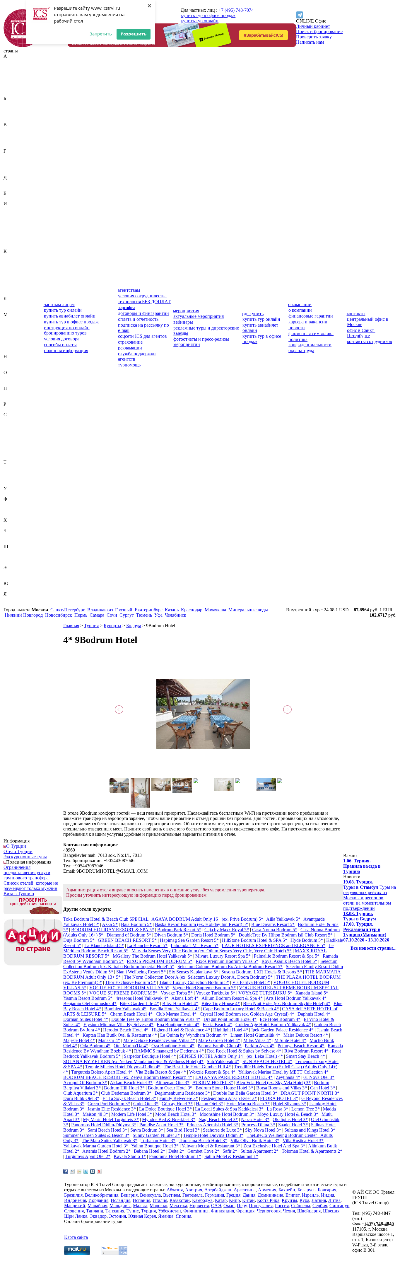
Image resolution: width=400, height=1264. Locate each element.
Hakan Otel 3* (209, 1103)
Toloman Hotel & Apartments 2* (312, 1151)
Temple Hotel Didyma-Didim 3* (213, 1135)
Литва (10, 309)
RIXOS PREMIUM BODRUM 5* (159, 961)
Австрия (12, 66)
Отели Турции (18, 851)
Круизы (289, 1200)
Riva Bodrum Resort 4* (306, 1050)
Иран (9, 230)
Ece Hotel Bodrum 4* (280, 1019)
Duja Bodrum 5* (79, 940)
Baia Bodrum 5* (136, 924)
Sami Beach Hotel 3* (107, 1129)
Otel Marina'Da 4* (131, 1045)
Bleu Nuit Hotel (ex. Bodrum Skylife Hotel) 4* (286, 1003)
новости (296, 327)
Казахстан (14, 256)
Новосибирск (58, 615)
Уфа (158, 615)
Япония (11, 604)
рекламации (130, 347)
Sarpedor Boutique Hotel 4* (150, 1056)
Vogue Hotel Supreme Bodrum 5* (204, 987)
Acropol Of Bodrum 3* (85, 1082)
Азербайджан (17, 71)
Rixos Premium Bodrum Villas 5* (227, 961)
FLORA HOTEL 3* (279, 1098)
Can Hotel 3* (322, 1087)
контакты (356, 313)
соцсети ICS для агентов (142, 336)
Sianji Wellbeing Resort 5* (141, 971)
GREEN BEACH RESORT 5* (127, 940)
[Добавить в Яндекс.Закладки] (99, 1171)
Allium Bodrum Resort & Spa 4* (232, 998)
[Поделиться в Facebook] (65, 1171)
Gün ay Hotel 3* (177, 1103)
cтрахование (130, 342)
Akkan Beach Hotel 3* (131, 1082)
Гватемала (14, 156)
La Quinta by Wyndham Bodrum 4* (193, 1035)
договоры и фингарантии (143, 313)
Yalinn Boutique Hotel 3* (155, 1145)
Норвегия (13, 367)
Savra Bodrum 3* (146, 1129)
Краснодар (191, 609)
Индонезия (14, 219)
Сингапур (13, 451)
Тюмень (144, 615)
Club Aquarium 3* (80, 1093)
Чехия (10, 541)
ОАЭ (8, 377)
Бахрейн (12, 103)
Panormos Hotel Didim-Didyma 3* (103, 1124)
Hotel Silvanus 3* (289, 1103)
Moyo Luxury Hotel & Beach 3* (287, 1114)
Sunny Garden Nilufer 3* (156, 1135)
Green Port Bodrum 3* (109, 1103)
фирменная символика (311, 333)
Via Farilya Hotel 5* (251, 982)
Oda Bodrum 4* (95, 1045)
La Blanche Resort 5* (147, 945)
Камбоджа (14, 261)
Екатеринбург (149, 609)
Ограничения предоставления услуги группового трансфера (27, 872)
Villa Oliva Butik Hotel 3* (254, 1140)
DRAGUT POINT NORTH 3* (310, 1093)
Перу (9, 393)
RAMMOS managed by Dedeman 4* (169, 1050)
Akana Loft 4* (185, 998)
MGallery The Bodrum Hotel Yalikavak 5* (152, 955)
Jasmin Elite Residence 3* (112, 1108)
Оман (9, 383)
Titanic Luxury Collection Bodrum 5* (194, 982)
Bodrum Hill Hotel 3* (124, 1087)
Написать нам (310, 42)
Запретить (101, 34)
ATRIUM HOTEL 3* (212, 1082)
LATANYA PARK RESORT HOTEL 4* (234, 1077)
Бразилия (13, 119)
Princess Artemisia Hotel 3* (212, 1124)
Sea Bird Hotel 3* (183, 1129)
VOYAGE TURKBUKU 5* (265, 992)
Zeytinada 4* (288, 1077)
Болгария (13, 114)
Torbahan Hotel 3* (158, 1140)
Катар (9, 267)
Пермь (80, 615)
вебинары (183, 322)
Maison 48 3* (95, 1114)
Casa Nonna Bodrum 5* (274, 929)
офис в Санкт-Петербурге (361, 333)
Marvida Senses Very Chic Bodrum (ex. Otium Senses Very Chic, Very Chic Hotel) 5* (211, 950)
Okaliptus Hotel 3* (290, 1119)
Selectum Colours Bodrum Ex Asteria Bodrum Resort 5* (230, 966)
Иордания (13, 224)
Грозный (123, 609)
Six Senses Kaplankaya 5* (193, 971)
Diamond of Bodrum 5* (129, 934)
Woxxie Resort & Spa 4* (212, 1071)
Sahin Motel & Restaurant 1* (231, 1156)
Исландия (13, 235)
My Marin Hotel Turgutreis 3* (111, 1119)
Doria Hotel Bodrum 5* (213, 934)
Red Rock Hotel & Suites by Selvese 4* (244, 1050)
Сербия (11, 446)
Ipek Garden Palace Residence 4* (282, 1029)
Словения (13, 456)
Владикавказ (100, 609)
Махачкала (215, 609)
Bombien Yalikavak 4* (125, 1008)
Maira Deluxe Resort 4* (305, 1035)
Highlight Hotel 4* (230, 1029)
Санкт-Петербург (67, 609)
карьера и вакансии (307, 321)
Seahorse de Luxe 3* (222, 1129)
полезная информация (66, 350)
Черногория (15, 535)
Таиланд (12, 467)
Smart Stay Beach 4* (305, 1056)
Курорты (112, 625)
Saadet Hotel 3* (293, 1124)
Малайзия (13, 325)
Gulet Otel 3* (145, 1103)
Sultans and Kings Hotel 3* (309, 1129)
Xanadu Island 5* (311, 992)
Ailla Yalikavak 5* (283, 919)
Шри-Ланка (15, 562)
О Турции (16, 846)
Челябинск (175, 615)
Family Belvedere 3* (178, 1098)
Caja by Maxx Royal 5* (226, 929)
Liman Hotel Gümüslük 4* (255, 1035)
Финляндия (15, 509)
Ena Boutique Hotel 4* (178, 1024)
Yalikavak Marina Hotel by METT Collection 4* (283, 1071)
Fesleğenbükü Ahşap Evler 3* (229, 1098)
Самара (97, 615)
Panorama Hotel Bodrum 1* (175, 1156)
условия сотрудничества (142, 295)
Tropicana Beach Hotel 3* (203, 1140)
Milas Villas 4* (257, 1040)
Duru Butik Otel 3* (81, 1098)
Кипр (9, 272)
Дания (10, 182)
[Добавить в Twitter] (85, 1171)
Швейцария (15, 551)
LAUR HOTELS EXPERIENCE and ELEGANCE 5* (273, 945)
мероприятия (186, 310)
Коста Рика (15, 282)
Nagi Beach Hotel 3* (218, 1119)
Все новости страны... (373, 948)
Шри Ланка (75, 1216)
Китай (10, 277)
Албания (12, 77)
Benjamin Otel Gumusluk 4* (90, 1003)
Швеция (12, 557)
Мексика (12, 346)
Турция (11, 483)
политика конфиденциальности (309, 342)
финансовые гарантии (310, 315)
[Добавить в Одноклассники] (79, 1171)
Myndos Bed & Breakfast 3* (168, 1119)
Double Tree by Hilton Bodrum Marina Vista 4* (155, 1019)
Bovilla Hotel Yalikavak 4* (175, 1008)
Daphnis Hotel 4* (314, 1013)
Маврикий (14, 319)
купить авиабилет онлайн (69, 315)
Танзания (13, 472)
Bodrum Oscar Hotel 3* (170, 1087)
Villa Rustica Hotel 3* (303, 1140)
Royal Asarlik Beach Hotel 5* (289, 961)
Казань (172, 609)
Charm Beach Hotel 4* (131, 1013)
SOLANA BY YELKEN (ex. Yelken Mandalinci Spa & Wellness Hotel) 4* (133, 1061)
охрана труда (301, 350)
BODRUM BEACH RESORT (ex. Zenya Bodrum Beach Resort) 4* (127, 1077)
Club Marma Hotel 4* (176, 1013)
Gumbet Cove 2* (203, 1151)
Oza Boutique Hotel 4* (172, 1045)
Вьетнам (12, 145)
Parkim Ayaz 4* (259, 1045)
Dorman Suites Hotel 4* (85, 1019)
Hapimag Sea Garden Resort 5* (189, 940)
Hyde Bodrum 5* (306, 940)
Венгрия (12, 135)
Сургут (126, 615)
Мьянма (11, 351)
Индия (10, 214)
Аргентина (14, 87)
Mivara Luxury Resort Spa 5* (223, 955)
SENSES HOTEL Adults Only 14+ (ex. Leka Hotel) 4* (231, 1056)
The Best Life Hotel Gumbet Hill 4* (197, 1066)
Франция (13, 514)
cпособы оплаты (60, 344)
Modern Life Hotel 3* (131, 1114)
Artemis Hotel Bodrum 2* (106, 1151)
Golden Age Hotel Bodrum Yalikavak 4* (273, 1024)
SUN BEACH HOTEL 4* (267, 1061)
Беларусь (12, 108)
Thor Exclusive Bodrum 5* (130, 982)
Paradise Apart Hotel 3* (161, 1124)
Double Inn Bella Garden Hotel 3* (245, 1093)
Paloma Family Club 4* (220, 1045)
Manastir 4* (109, 1040)
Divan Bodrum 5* (171, 934)
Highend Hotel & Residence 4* (181, 1029)
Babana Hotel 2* (149, 1151)
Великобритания (20, 129)
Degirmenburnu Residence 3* (182, 1093)
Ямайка (11, 599)
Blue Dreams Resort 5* (273, 924)
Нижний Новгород (24, 615)
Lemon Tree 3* (305, 1108)
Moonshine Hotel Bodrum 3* (227, 1114)
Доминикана (16, 187)
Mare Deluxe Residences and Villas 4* (159, 1040)
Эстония (12, 578)
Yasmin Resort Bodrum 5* (87, 998)
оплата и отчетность (138, 319)
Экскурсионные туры (25, 856)
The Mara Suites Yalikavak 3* (109, 1140)
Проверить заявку (314, 36)
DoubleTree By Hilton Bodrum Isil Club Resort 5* (286, 934)
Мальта (11, 335)
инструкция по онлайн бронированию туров (67, 330)
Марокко (12, 340)
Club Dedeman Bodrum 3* (126, 1093)
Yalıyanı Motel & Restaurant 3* (211, 1145)
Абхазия (12, 61)
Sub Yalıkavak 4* (223, 1061)
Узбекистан (15, 493)
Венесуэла (14, 140)
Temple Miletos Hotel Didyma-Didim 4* (122, 1066)
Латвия (11, 303)
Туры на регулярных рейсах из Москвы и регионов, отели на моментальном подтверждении (369, 895)
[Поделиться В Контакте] (92, 1171)
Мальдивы (14, 330)
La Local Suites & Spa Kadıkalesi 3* (229, 1108)
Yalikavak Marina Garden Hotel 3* (95, 1145)
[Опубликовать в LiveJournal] (72, 1171)
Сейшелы (13, 441)
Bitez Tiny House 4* (220, 1003)
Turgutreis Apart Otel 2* (87, 1156)
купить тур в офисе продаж (208, 15)
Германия (13, 161)
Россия (10, 409)
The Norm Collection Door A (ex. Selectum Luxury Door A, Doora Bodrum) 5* (198, 977)
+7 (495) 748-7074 (236, 10)
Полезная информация (28, 861)
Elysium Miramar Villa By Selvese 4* (118, 1024)
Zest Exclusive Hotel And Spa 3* (274, 1145)
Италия (11, 245)
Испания (12, 240)
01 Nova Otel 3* (318, 1077)
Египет (11, 198)
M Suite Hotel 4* (290, 1040)
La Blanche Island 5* (104, 945)
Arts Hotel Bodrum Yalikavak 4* (296, 998)
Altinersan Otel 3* (172, 1082)
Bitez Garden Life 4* (139, 1003)
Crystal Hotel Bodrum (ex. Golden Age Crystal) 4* (247, 1013)
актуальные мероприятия (198, 316)
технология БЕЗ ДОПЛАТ (144, 301)
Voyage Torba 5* (177, 992)
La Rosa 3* (277, 1108)
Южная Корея (17, 588)
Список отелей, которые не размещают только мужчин (31, 886)
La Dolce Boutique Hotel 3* (165, 1108)
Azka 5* (110, 924)
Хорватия (13, 525)
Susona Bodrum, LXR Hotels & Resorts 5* (261, 971)
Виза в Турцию (19, 893)
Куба (8, 288)
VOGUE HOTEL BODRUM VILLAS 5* (129, 987)
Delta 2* (176, 1151)
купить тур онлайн (199, 20)
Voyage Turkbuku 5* (215, 992)
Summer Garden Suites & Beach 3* (96, 1135)
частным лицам (59, 304)
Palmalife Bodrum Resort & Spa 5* (286, 955)
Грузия (10, 172)
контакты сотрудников (369, 341)
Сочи (112, 615)
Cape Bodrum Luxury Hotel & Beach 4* (241, 1008)
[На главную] (23, 45)
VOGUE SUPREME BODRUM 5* (123, 992)
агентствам (129, 290)
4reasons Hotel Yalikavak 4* (142, 998)
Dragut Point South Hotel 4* (230, 1019)
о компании (300, 304)
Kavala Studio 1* (130, 1156)
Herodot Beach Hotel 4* (125, 1029)
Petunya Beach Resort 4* (301, 1045)
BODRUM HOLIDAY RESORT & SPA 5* (112, 929)
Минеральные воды (248, 609)
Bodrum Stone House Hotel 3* (224, 1087)
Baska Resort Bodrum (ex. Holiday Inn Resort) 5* (201, 924)
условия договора (61, 338)
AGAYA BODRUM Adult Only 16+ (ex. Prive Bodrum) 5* (207, 919)
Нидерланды (16, 361)
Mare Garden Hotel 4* (219, 1040)
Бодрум (133, 625)
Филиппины (16, 504)
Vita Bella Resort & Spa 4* (161, 1071)
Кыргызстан (16, 293)
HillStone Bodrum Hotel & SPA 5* (254, 940)
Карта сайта (76, 1237)
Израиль (12, 209)
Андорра (12, 82)
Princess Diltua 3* (258, 1124)
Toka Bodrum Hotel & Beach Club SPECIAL (105, 919)
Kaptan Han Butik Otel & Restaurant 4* (120, 1035)
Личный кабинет (313, 26)
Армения (13, 93)
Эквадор (12, 572)
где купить (253, 313)
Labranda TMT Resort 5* (194, 945)
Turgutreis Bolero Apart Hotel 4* (101, 1071)
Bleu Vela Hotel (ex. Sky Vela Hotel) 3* (273, 1082)
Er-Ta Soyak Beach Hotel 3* (129, 1098)
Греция (11, 166)
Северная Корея (19, 425)
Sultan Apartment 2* (259, 1151)
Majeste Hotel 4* (79, 1040)
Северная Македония (15, 433)
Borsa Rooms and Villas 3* (281, 1087)
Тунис (10, 477)
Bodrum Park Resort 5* (179, 929)
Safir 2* (230, 1151)
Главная (71, 625)
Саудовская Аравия (23, 419)
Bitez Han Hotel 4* (180, 1003)
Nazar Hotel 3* (255, 1119)
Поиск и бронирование (319, 31)
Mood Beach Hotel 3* (175, 1114)
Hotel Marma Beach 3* (248, 1103)
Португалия (15, 398)
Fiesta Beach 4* (217, 1024)
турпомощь (129, 364)
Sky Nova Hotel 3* (263, 1129)
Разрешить (133, 34)
